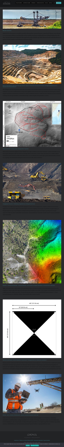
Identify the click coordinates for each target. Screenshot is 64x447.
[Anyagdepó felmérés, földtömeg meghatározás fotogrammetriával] (32, 182)
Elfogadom (27, 445)
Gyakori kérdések (46, 440)
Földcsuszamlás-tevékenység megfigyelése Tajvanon (16, 148)
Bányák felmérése (7, 30)
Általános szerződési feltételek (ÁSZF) (26, 440)
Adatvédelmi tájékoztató (38, 440)
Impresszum (16, 440)
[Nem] (62, 444)
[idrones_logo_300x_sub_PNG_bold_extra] (7, 1)
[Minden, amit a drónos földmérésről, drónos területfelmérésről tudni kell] (32, 393)
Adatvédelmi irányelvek (34, 445)
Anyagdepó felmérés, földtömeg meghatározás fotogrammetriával (19, 203)
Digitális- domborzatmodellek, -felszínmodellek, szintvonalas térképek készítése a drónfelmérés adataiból (29, 285)
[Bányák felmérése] (32, 19)
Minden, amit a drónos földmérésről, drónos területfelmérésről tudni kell (20, 415)
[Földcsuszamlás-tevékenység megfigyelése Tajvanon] (32, 124)
